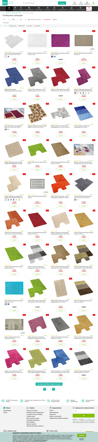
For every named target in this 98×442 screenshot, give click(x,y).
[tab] (6, 19)
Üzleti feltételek (30, 422)
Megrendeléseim (54, 412)
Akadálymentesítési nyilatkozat (34, 426)
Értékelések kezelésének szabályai (59, 418)
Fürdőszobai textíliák (16, 12)
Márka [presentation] (13, 19)
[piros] (6, 129)
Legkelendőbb (21, 25)
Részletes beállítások (81, 439)
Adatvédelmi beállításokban (41, 440)
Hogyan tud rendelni (31, 410)
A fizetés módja (30, 416)
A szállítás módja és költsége (34, 414)
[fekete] (81, 93)
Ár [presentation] (4, 19)
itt (42, 441)
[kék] (83, 93)
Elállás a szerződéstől (55, 416)
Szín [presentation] (21, 19)
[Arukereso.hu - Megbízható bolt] (90, 431)
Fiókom (52, 410)
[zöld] (89, 93)
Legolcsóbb (29, 25)
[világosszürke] (86, 93)
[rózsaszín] (75, 93)
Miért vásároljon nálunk (32, 418)
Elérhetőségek (7, 410)
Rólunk (5, 412)
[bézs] (6, 57)
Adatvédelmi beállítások (32, 420)
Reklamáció (53, 414)
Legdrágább (37, 25)
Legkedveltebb (12, 25)
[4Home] (4, 13)
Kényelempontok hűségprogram (35, 412)
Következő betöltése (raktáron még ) (49, 384)
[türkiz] (55, 57)
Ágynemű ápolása (31, 424)
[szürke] (8, 57)
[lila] (52, 57)
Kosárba (14, 63)
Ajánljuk (5, 25)
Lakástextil (7, 12)
